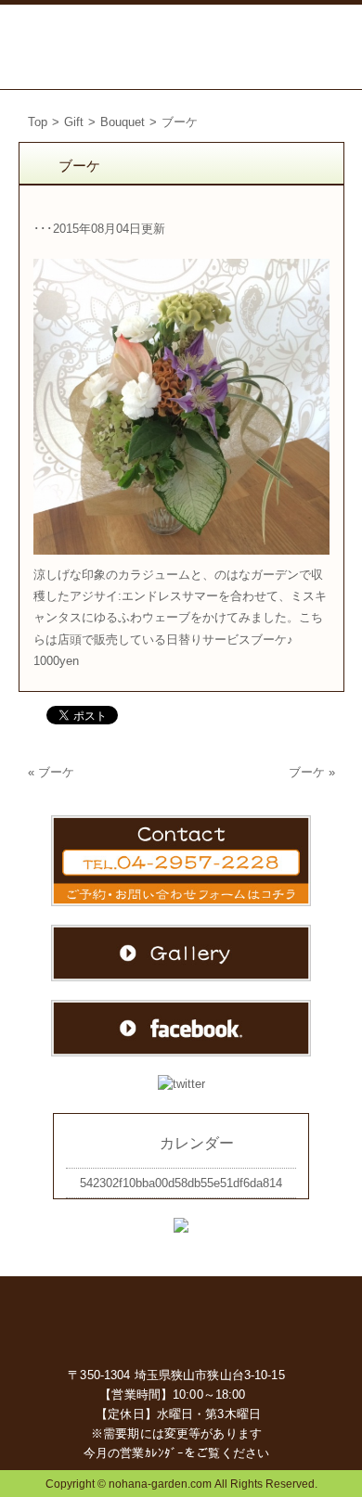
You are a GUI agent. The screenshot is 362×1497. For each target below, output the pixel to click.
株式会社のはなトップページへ (181, 1319)
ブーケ (56, 772)
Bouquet (122, 122)
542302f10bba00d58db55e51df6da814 (181, 1183)
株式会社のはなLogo (74, 47)
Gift (74, 122)
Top (37, 122)
